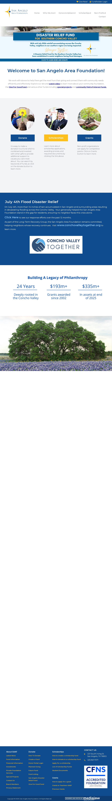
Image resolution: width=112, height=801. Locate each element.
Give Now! (83, 2)
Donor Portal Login (36, 763)
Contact (102, 17)
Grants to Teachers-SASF (62, 785)
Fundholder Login (99, 2)
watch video (54, 84)
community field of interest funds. (91, 87)
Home (37, 13)
